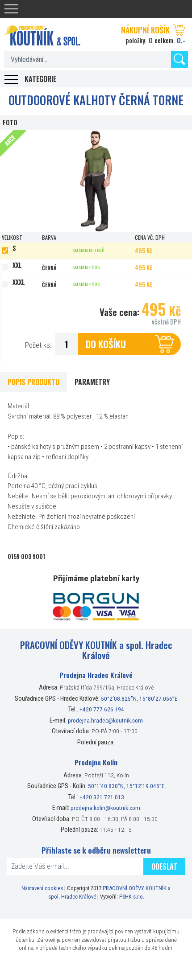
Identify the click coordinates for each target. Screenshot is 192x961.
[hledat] (179, 59)
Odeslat (164, 866)
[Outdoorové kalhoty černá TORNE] (96, 181)
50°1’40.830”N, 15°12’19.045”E (126, 785)
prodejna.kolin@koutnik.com (105, 807)
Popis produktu (33, 382)
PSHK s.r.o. (131, 896)
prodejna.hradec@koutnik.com (105, 720)
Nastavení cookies (42, 888)
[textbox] (96, 59)
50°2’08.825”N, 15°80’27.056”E (139, 698)
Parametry (92, 382)
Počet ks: (38, 345)
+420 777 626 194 (101, 709)
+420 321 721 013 (101, 797)
